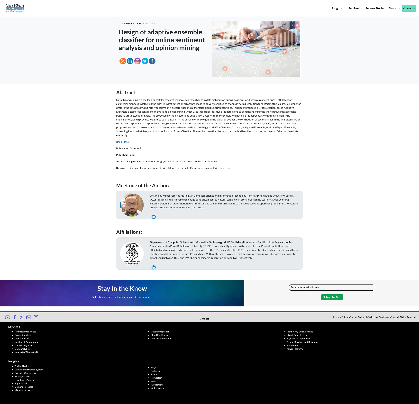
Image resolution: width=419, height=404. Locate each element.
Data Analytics (22, 348)
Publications (157, 384)
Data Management (24, 345)
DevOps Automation (161, 338)
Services (354, 8)
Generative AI (22, 338)
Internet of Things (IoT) (26, 352)
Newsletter (156, 377)
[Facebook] (15, 316)
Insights (337, 8)
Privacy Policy (340, 317)
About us (394, 8)
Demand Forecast (24, 386)
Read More (122, 141)
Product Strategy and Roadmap (302, 341)
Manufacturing (22, 390)
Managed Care (22, 376)
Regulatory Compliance (298, 338)
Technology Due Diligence (299, 331)
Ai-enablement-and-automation (137, 23)
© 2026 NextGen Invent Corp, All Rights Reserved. (391, 317)
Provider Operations (25, 373)
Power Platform (294, 348)
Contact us (409, 8)
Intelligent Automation (26, 341)
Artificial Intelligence (25, 331)
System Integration (160, 331)
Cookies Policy (356, 317)
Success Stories (375, 8)
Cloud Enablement (160, 335)
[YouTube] (7, 316)
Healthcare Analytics (25, 379)
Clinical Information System (29, 369)
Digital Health (22, 366)
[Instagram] (36, 316)
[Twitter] (21, 316)
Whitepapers (157, 388)
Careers (204, 318)
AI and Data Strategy (296, 335)
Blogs (153, 367)
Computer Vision (23, 335)
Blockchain (292, 345)
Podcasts (155, 370)
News (153, 381)
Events (154, 374)
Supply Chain (21, 383)
